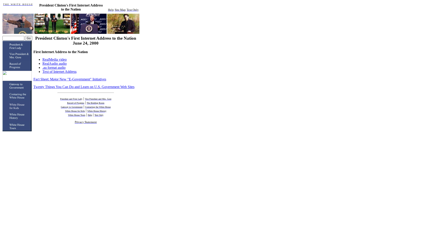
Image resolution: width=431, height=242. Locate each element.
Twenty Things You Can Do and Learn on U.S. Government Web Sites (83, 87)
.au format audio (54, 67)
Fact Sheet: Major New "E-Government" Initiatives (69, 79)
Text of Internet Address (59, 71)
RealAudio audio (54, 63)
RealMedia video (54, 59)
